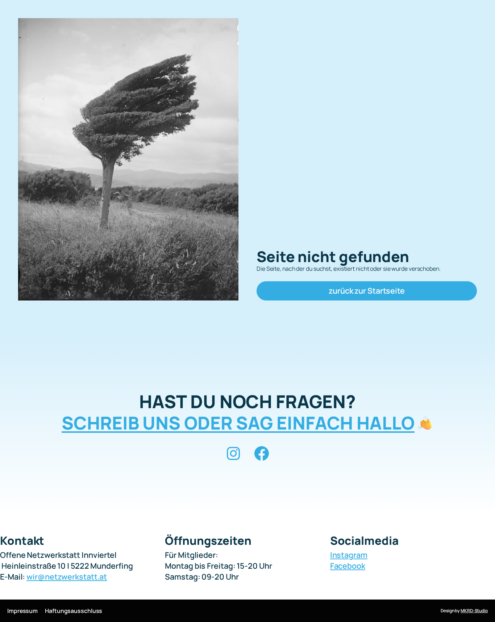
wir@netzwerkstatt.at (66, 576)
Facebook (347, 565)
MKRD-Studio (474, 611)
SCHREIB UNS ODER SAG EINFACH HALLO (238, 423)
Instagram (348, 555)
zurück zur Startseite (367, 290)
